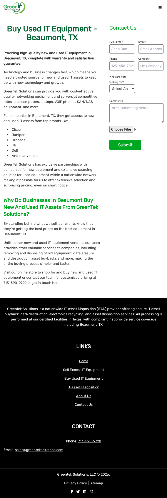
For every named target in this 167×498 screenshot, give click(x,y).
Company (144, 58)
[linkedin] (84, 492)
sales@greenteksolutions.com (39, 450)
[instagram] (91, 492)
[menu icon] (160, 7)
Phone (113, 58)
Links (83, 346)
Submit (125, 145)
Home (83, 361)
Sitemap (96, 483)
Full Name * (116, 41)
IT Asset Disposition (83, 387)
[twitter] (78, 492)
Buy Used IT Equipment (83, 378)
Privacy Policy (76, 483)
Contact (83, 426)
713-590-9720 (15, 283)
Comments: (116, 100)
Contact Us (84, 404)
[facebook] (72, 492)
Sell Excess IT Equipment (83, 370)
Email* (142, 41)
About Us (83, 396)
